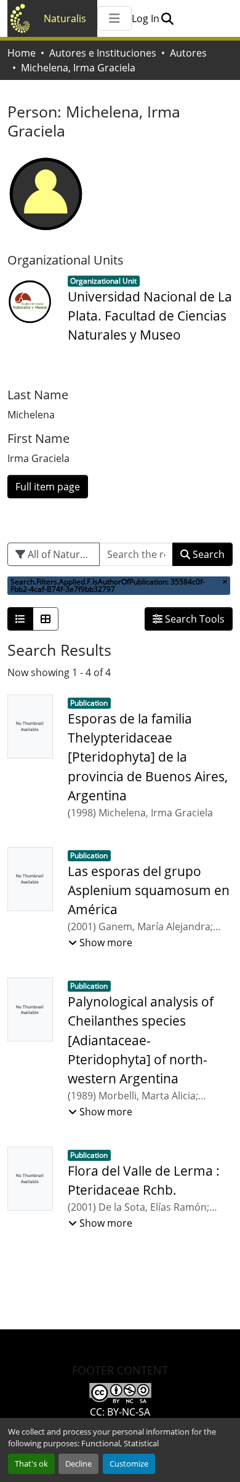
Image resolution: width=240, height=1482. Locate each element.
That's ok (31, 1463)
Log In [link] (145, 18)
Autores (188, 53)
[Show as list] (20, 619)
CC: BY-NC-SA (120, 1412)
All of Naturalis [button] (60, 554)
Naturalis (65, 18)
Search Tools (193, 619)
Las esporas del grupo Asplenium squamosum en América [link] (149, 890)
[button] (167, 18)
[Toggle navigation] (114, 18)
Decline (78, 1463)
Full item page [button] (47, 486)
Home (21, 53)
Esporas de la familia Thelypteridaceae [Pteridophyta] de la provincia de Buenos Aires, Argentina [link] (148, 757)
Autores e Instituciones (102, 53)
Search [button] (207, 554)
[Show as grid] (45, 619)
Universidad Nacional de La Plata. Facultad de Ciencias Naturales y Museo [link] (150, 315)
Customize (129, 1463)
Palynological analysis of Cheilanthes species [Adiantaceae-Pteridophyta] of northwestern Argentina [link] (141, 1040)
